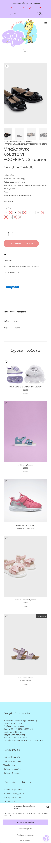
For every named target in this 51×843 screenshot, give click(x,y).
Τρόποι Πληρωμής (12, 757)
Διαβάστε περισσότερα (25, 528)
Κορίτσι (19, 141)
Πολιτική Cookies (24, 840)
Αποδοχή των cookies (25, 822)
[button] (47, 807)
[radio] (6, 212)
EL (15, 13)
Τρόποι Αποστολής (12, 761)
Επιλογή (25, 393)
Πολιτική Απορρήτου (13, 769)
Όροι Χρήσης (9, 765)
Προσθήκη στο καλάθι (21, 243)
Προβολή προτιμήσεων (25, 835)
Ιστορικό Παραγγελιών (14, 793)
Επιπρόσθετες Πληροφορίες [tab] (15, 311)
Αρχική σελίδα (9, 141)
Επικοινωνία (9, 801)
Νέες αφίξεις (14, 272)
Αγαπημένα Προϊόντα (13, 797)
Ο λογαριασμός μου (13, 789)
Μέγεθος (7, 208)
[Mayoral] (12, 287)
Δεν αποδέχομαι (25, 828)
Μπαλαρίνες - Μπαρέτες (30, 266)
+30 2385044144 (33, 3)
